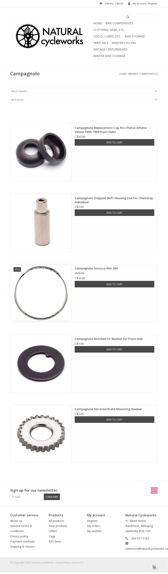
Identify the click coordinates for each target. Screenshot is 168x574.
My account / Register (145, 3)
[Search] (128, 17)
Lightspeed (76, 562)
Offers (53, 531)
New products (58, 526)
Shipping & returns (22, 546)
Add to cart (114, 142)
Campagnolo (149, 74)
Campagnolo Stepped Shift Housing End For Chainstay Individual (114, 200)
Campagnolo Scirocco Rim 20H (96, 268)
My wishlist (94, 531)
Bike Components (119, 23)
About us (16, 521)
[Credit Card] (153, 566)
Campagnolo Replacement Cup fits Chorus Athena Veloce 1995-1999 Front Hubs (111, 130)
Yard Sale (100, 43)
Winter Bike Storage (109, 56)
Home (97, 23)
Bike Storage (135, 36)
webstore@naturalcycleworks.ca (146, 549)
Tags (52, 536)
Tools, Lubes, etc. (107, 36)
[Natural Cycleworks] (51, 36)
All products (56, 521)
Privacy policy (19, 536)
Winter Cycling (124, 43)
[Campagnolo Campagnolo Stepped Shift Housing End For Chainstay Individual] (41, 222)
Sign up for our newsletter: (34, 490)
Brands (133, 74)
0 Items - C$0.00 (114, 3)
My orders (93, 526)
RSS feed (55, 541)
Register (92, 521)
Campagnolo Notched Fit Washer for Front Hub (109, 339)
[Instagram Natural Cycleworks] (154, 490)
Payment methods (22, 541)
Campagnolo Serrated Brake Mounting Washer (108, 409)
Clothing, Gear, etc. (109, 30)
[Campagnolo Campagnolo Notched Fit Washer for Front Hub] (41, 363)
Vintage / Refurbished (110, 49)
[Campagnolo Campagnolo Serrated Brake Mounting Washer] (41, 433)
